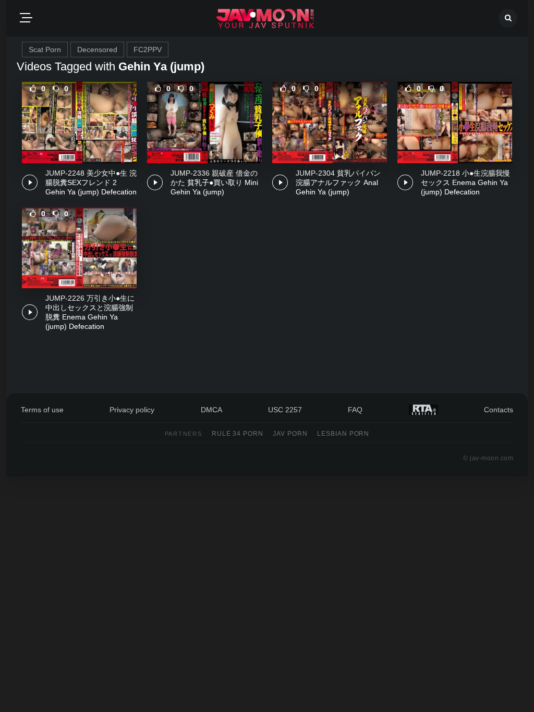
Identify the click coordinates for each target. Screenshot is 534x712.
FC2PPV (148, 49)
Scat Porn (45, 49)
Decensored (97, 49)
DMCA (211, 409)
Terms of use (42, 409)
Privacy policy (132, 409)
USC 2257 (285, 409)
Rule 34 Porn (238, 433)
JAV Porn (290, 433)
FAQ (355, 409)
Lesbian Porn (343, 433)
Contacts (498, 409)
